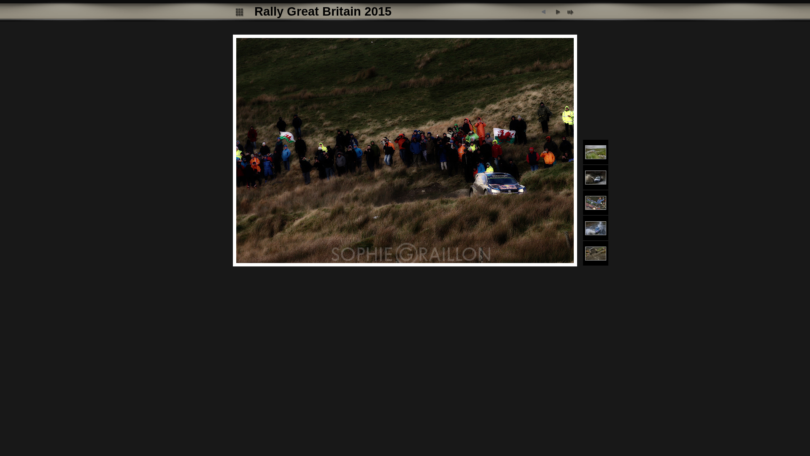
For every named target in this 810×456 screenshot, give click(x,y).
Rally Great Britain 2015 (323, 11)
